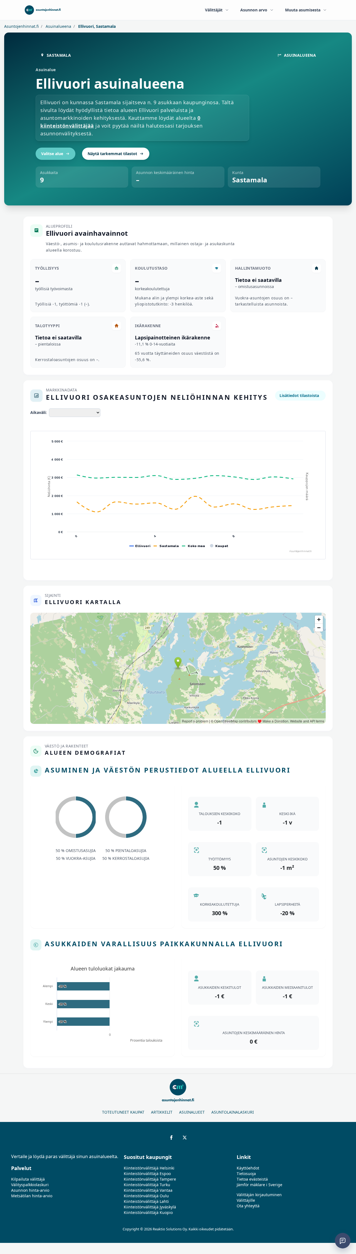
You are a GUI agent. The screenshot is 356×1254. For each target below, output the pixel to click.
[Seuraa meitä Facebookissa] (171, 1137)
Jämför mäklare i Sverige (259, 1184)
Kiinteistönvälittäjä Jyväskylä (150, 1207)
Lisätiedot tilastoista (299, 395)
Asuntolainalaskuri (232, 1112)
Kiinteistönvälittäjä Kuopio (148, 1212)
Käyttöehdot (248, 1168)
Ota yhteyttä (248, 1205)
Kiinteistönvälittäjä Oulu (146, 1195)
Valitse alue (52, 153)
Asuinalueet (192, 1112)
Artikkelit (161, 1112)
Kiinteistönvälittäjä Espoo (147, 1173)
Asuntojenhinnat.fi (21, 26)
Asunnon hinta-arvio (30, 1190)
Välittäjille (246, 1200)
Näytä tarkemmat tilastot (112, 153)
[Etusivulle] (42, 10)
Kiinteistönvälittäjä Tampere (150, 1179)
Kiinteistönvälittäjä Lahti (146, 1201)
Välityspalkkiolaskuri (30, 1184)
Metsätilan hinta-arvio (31, 1195)
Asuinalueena (57, 26)
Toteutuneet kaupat (123, 1112)
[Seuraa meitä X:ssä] (184, 1137)
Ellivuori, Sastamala (96, 26)
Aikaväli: (38, 412)
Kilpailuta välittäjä (28, 1179)
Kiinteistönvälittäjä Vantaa (148, 1190)
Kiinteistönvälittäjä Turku (147, 1184)
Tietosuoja (246, 1173)
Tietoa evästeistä (252, 1179)
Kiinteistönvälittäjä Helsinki (149, 1168)
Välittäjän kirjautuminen (259, 1194)
